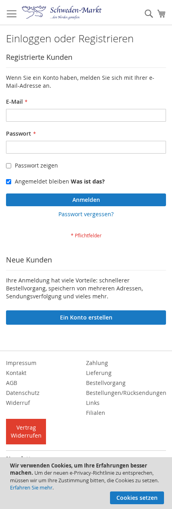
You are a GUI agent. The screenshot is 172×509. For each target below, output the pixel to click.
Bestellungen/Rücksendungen (126, 393)
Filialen (95, 412)
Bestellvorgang (106, 383)
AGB (11, 383)
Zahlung (97, 363)
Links (93, 402)
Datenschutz (23, 393)
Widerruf (18, 402)
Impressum (21, 363)
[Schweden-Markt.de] (62, 13)
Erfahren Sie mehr (31, 487)
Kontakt (16, 373)
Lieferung (99, 373)
